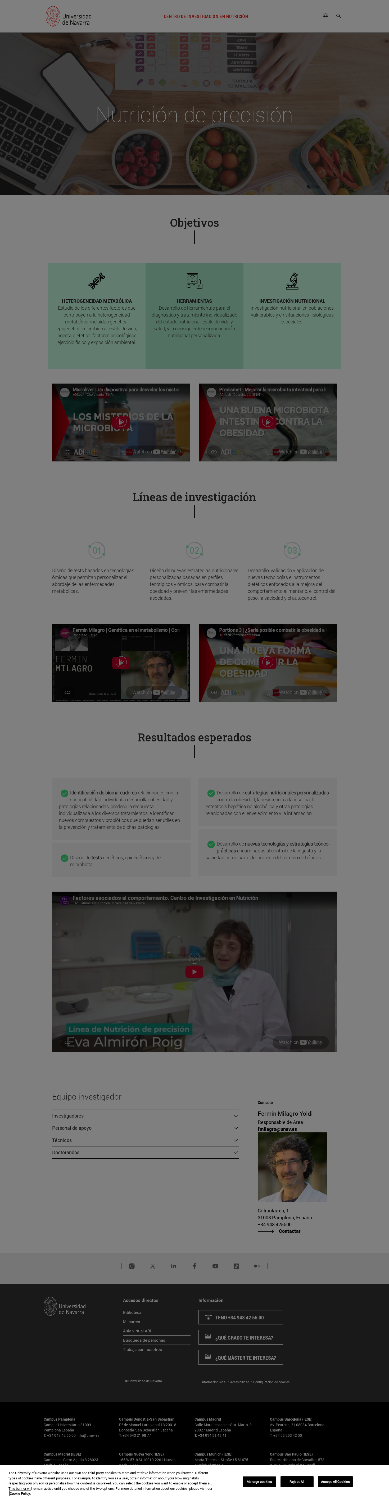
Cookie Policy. (20, 1493)
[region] (194, 1482)
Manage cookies (259, 1481)
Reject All (297, 1481)
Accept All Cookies (335, 1481)
